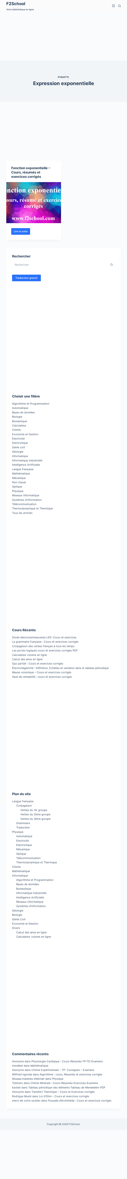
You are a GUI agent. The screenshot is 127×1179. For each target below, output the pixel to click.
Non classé (19, 482)
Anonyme (18, 1070)
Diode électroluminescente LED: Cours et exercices (44, 637)
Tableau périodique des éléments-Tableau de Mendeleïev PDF (66, 1087)
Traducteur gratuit (26, 277)
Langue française (22, 469)
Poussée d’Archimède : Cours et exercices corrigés (79, 1100)
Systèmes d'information (27, 499)
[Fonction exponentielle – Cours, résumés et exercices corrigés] (33, 202)
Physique (17, 491)
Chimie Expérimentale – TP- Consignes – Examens (62, 1070)
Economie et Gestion (25, 434)
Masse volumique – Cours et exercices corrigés (41, 672)
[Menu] (113, 5)
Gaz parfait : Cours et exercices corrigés (37, 663)
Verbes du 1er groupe (33, 810)
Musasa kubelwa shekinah (28, 1078)
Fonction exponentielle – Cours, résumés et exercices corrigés (30, 172)
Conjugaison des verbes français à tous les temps (43, 646)
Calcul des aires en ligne (27, 659)
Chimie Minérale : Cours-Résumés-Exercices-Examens (64, 1083)
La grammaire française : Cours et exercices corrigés (45, 641)
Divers (16, 928)
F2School (15, 3)
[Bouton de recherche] (111, 264)
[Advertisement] (63, 36)
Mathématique (21, 473)
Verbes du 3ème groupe (35, 818)
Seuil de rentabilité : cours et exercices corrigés (42, 676)
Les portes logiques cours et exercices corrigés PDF (45, 650)
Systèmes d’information (31, 906)
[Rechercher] (119, 6)
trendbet (17, 1065)
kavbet (16, 1087)
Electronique (20, 442)
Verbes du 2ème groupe (35, 814)
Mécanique (19, 478)
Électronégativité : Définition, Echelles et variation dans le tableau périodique (60, 668)
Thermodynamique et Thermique (32, 508)
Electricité (18, 438)
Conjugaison (24, 805)
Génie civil (18, 447)
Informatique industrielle (27, 460)
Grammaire (23, 823)
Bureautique (19, 421)
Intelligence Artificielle (26, 464)
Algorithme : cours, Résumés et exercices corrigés (71, 1074)
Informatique (20, 456)
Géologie (17, 451)
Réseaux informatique (25, 495)
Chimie (16, 429)
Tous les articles (22, 513)
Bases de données (23, 412)
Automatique (20, 408)
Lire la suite (22, 232)
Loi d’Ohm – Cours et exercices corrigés (64, 1096)
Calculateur (19, 425)
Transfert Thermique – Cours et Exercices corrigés (63, 1091)
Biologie (17, 416)
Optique (17, 486)
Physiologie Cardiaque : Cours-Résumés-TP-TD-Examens (67, 1061)
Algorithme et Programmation (30, 403)
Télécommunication (24, 504)
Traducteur (23, 827)
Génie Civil (18, 919)
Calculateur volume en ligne (29, 655)
